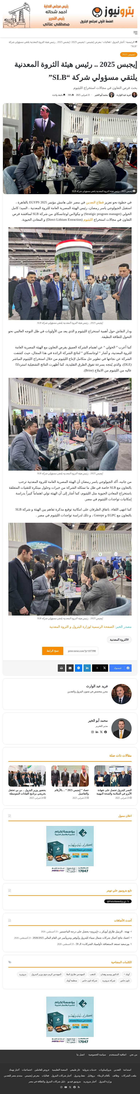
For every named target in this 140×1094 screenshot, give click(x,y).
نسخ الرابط (53, 650)
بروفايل (91, 1075)
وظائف (115, 1075)
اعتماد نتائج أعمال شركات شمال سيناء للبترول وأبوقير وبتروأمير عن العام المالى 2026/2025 (81, 937)
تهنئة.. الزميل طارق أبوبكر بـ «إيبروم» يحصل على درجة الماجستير (94, 931)
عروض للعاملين (42, 1069)
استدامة (127, 1069)
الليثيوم (88, 219)
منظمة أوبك (71, 980)
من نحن (133, 1054)
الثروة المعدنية (118, 639)
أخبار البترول (118, 42)
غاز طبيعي (75, 1069)
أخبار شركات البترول (61, 1075)
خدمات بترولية (89, 1069)
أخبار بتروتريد (89, 1081)
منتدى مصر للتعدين (13, 1075)
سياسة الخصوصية (97, 1054)
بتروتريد (22, 974)
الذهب (93, 974)
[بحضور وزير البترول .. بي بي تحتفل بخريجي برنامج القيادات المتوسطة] (27, 776)
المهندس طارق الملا (75, 974)
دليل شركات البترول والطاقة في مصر (47, 1081)
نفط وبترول (79, 1075)
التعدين (117, 1069)
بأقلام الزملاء (103, 1075)
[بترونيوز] (70, 14)
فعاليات (106, 42)
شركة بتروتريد (108, 980)
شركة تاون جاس (89, 980)
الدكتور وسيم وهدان (110, 974)
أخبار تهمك (14, 1069)
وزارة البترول (105, 1081)
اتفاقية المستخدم (117, 1054)
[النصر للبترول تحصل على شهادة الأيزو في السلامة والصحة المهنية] (113, 776)
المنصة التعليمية (60, 1069)
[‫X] (101, 732)
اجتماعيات (27, 1069)
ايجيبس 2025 (78, 42)
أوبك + (127, 974)
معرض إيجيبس (94, 42)
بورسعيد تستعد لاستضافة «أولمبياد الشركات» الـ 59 (102, 944)
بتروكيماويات (105, 1069)
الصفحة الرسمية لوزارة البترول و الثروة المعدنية (81, 627)
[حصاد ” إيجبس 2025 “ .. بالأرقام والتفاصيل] (70, 776)
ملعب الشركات (128, 1075)
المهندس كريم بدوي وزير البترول (46, 974)
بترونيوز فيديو (74, 1081)
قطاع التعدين (95, 202)
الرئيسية (130, 42)
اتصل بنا (81, 1054)
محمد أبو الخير (101, 95)
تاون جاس (125, 980)
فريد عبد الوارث (123, 95)
